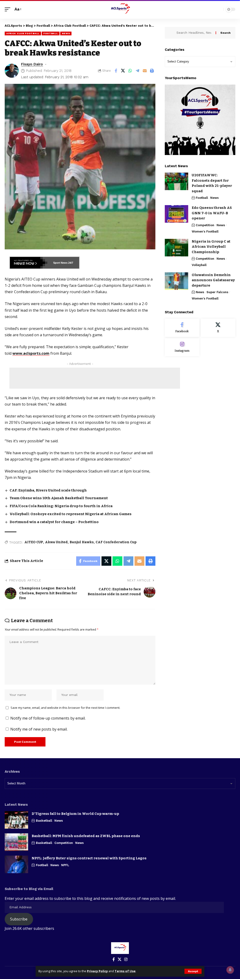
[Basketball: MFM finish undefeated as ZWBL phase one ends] (16, 842)
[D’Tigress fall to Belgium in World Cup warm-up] (16, 820)
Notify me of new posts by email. (39, 729)
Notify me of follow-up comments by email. (48, 718)
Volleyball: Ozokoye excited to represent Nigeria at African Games (70, 514)
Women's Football (205, 231)
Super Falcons (217, 292)
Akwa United (56, 542)
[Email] (145, 70)
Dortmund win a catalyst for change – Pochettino (54, 522)
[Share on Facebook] (115, 70)
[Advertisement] (94, 378)
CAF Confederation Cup (116, 542)
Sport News (60, 262)
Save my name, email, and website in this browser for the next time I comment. (65, 708)
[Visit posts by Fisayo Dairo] (12, 71)
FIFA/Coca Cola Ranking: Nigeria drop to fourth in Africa (61, 506)
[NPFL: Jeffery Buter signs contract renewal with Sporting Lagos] (16, 864)
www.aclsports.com (30, 353)
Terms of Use (125, 971)
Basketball (44, 820)
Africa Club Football (22, 33)
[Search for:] (194, 33)
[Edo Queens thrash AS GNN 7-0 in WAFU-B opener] (176, 214)
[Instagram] (182, 347)
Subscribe (18, 919)
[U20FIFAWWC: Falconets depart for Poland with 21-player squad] (176, 181)
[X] (218, 328)
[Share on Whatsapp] (130, 70)
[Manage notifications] (230, 970)
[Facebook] (182, 328)
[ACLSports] (120, 9)
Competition (205, 225)
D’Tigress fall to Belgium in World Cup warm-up (75, 814)
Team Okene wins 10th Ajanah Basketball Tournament (59, 498)
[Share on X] (123, 70)
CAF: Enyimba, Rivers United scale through (48, 490)
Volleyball (199, 265)
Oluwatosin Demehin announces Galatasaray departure (213, 280)
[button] (193, 971)
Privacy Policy (97, 971)
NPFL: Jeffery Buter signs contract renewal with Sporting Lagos (89, 858)
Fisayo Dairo (32, 64)
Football (50, 33)
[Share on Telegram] (137, 70)
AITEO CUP (33, 542)
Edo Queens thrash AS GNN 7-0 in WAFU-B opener (212, 213)
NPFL (65, 865)
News (66, 33)
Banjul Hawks (82, 542)
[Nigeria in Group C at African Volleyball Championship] (176, 247)
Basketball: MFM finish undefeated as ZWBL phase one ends (86, 836)
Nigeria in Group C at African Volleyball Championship (211, 246)
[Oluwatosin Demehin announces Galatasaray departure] (176, 281)
